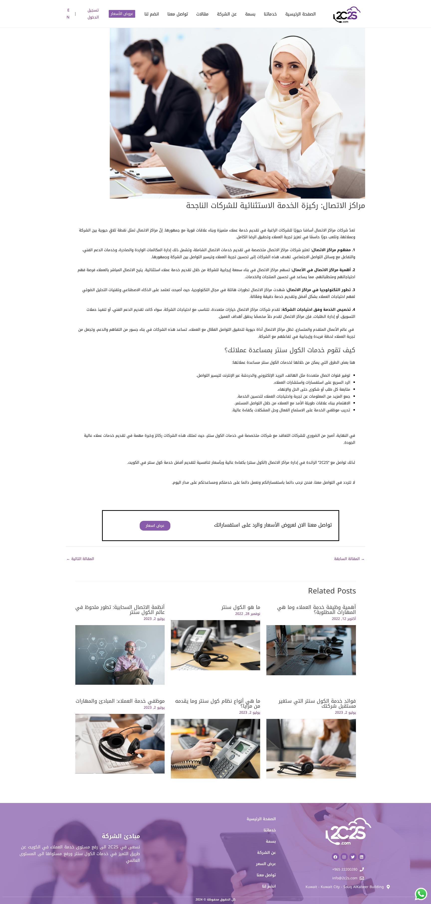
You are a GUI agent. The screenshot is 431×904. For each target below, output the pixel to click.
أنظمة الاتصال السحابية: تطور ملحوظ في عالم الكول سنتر (120, 609)
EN (68, 14)
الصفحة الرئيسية (300, 14)
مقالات (202, 14)
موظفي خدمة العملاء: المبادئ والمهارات (120, 701)
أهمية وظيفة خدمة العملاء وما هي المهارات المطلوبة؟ (316, 609)
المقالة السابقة (349, 558)
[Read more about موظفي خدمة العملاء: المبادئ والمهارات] (120, 743)
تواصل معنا (177, 14)
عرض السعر (266, 863)
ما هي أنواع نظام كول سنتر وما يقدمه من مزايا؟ (217, 703)
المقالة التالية (80, 558)
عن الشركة (227, 14)
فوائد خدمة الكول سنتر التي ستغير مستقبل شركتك (317, 703)
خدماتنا (270, 14)
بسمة (250, 14)
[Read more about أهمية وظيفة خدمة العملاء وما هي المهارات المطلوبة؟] (311, 650)
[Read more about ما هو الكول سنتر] (215, 645)
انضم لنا (151, 14)
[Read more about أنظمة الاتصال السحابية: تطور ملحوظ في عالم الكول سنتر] (120, 654)
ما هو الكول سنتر (240, 607)
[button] (122, 14)
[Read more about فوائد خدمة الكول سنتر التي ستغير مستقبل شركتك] (311, 748)
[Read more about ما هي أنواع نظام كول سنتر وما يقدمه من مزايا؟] (215, 748)
